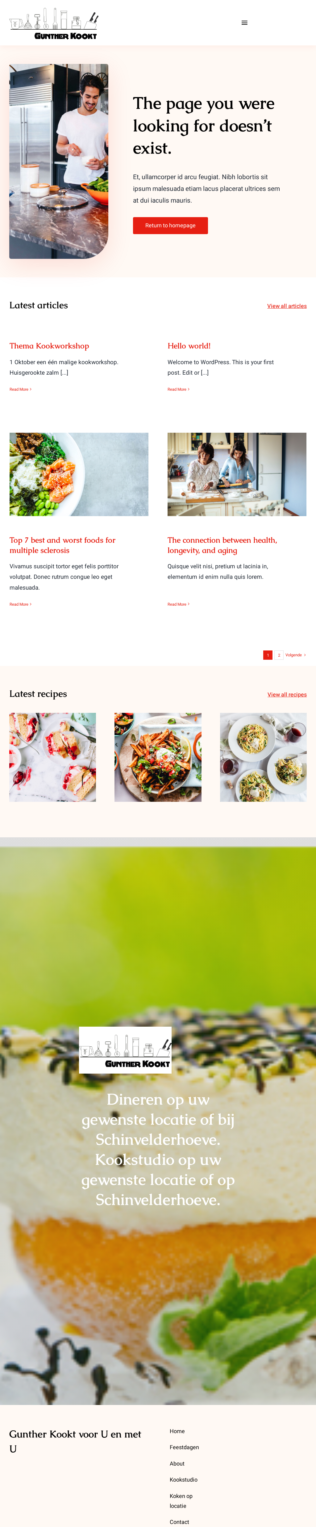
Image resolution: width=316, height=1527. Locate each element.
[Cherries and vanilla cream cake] (52, 757)
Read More (19, 389)
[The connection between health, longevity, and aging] (237, 474)
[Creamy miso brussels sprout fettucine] (263, 757)
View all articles (287, 306)
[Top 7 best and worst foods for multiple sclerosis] (79, 474)
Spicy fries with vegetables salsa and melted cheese (158, 742)
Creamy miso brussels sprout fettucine (263, 747)
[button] (14, 758)
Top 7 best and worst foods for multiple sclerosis (79, 464)
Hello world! (189, 346)
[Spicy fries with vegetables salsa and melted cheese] (157, 757)
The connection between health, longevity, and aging (237, 464)
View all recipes (287, 695)
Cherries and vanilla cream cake (52, 747)
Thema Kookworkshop (49, 346)
